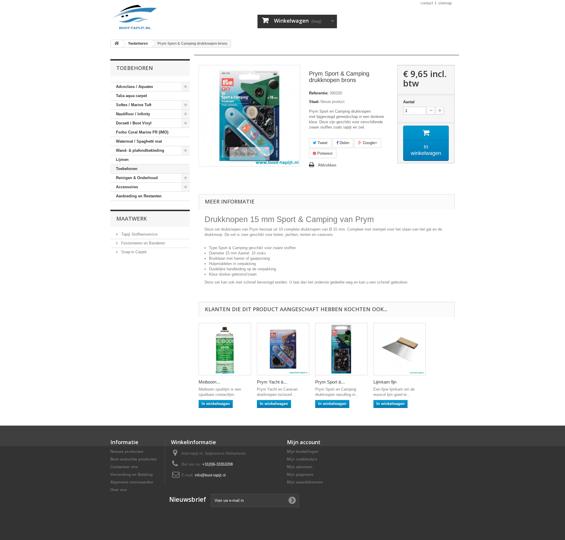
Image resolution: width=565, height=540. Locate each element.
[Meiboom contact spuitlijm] (225, 349)
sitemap (445, 3)
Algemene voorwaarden (131, 482)
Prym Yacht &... (272, 381)
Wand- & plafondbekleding (140, 150)
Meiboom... (209, 381)
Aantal (409, 102)
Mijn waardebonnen (305, 482)
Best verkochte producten (133, 459)
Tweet (322, 143)
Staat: (314, 101)
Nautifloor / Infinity (133, 114)
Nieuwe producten (126, 451)
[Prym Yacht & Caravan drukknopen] (283, 349)
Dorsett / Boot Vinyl (134, 123)
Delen (343, 143)
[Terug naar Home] (116, 43)
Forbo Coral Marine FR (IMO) (142, 132)
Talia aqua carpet (131, 96)
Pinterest (324, 153)
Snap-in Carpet (133, 252)
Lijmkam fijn (384, 381)
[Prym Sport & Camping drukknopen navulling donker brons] (341, 349)
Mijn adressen (300, 467)
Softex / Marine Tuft (133, 105)
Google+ (369, 143)
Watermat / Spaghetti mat (139, 141)
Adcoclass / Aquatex (134, 86)
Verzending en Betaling (131, 474)
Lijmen (122, 159)
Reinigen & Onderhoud (137, 178)
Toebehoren (126, 168)
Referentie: (318, 93)
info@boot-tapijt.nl (210, 475)
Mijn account (303, 442)
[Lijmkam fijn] (399, 349)
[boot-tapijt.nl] (164, 17)
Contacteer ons (124, 467)
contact (427, 3)
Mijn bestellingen (302, 451)
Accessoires (127, 187)
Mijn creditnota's (302, 459)
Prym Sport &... (330, 381)
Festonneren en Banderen (142, 243)
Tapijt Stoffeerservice (138, 234)
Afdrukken (327, 165)
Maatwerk (131, 218)
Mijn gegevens (300, 474)
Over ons (118, 490)
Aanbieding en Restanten (139, 196)
